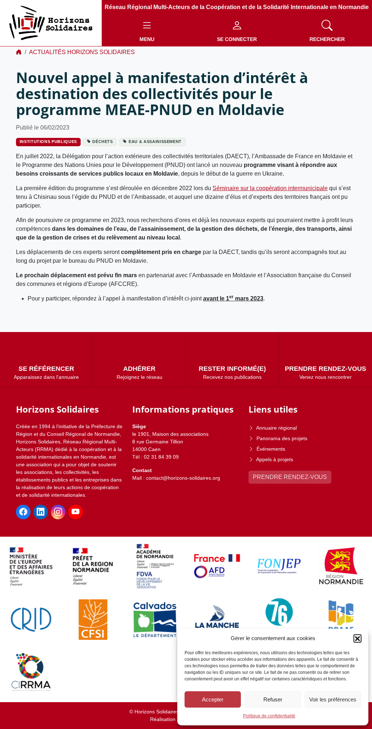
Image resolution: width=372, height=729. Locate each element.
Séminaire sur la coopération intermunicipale (270, 188)
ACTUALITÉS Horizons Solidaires (82, 52)
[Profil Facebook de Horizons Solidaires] (23, 512)
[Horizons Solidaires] (51, 23)
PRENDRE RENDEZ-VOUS (290, 477)
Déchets (102, 141)
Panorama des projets (281, 438)
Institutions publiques (48, 141)
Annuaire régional (276, 428)
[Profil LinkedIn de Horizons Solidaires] (40, 512)
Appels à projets (274, 459)
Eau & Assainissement (155, 141)
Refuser (272, 699)
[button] (357, 638)
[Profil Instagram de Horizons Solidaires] (58, 512)
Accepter (212, 699)
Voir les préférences (332, 699)
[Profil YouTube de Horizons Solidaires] (75, 512)
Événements (270, 449)
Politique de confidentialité (269, 715)
